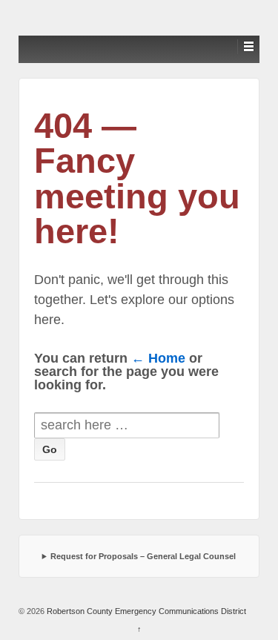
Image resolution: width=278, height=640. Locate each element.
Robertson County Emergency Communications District (145, 611)
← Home (158, 358)
